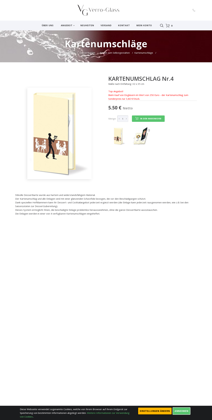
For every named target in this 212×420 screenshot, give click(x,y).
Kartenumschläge (143, 52)
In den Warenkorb (150, 118)
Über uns (48, 25)
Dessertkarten (87, 52)
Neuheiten (87, 25)
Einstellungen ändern (155, 410)
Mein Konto (144, 25)
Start (58, 52)
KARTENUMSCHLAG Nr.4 (141, 78)
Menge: (112, 118)
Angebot (66, 25)
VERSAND (106, 25)
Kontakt (124, 25)
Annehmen (181, 410)
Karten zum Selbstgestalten (115, 52)
